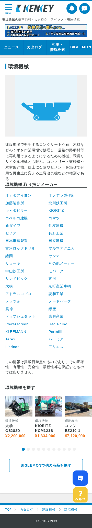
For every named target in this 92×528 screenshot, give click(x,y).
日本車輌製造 (16, 241)
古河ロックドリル (20, 248)
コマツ (54, 218)
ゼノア (11, 233)
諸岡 (9, 256)
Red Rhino (58, 324)
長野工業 (56, 233)
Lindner (12, 347)
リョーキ (12, 263)
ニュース (11, 47)
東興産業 (56, 316)
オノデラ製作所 (62, 195)
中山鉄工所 (14, 271)
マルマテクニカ (62, 248)
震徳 (9, 309)
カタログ (34, 47)
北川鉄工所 (58, 203)
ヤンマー (56, 256)
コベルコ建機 (16, 218)
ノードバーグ (60, 301)
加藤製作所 (14, 203)
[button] (23, 449)
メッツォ (12, 301)
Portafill (55, 332)
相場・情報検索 (57, 47)
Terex (10, 339)
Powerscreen (17, 324)
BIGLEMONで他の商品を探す (45, 465)
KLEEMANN (15, 332)
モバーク (56, 271)
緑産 (52, 309)
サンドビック (16, 278)
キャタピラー (16, 210)
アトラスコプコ (18, 294)
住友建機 (56, 225)
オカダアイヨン (18, 195)
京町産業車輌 (60, 286)
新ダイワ (12, 225)
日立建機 (56, 241)
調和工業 (56, 294)
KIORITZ (56, 210)
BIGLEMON (80, 47)
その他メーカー (62, 263)
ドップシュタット (20, 316)
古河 (52, 278)
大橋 (9, 286)
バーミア (56, 339)
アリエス (56, 347)
